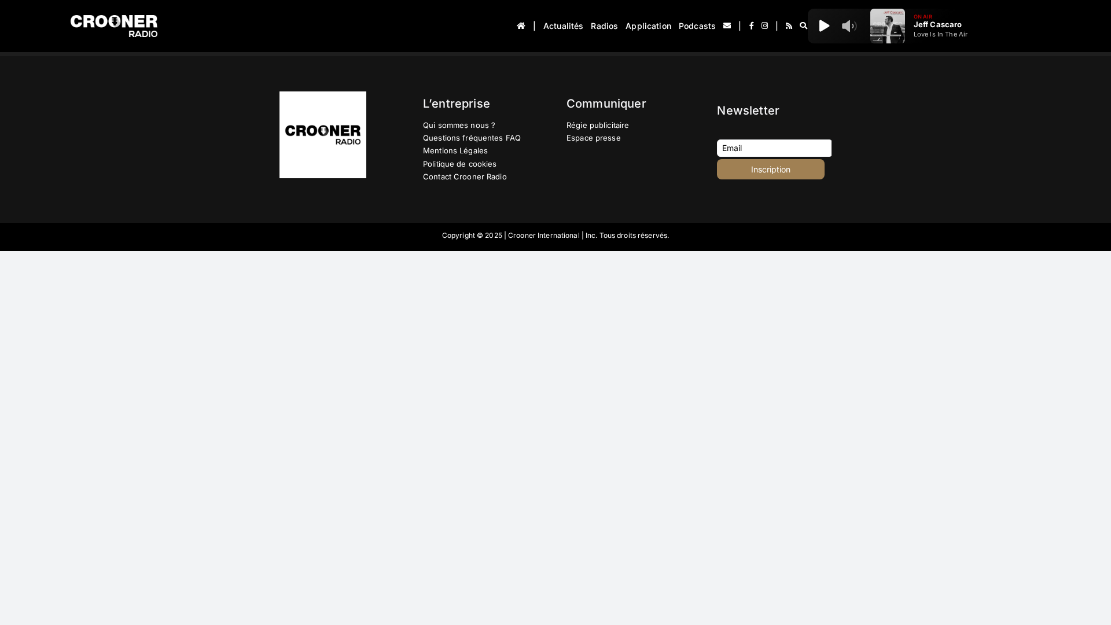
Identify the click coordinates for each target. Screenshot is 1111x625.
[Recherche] (803, 26)
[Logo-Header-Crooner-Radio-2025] (114, 19)
